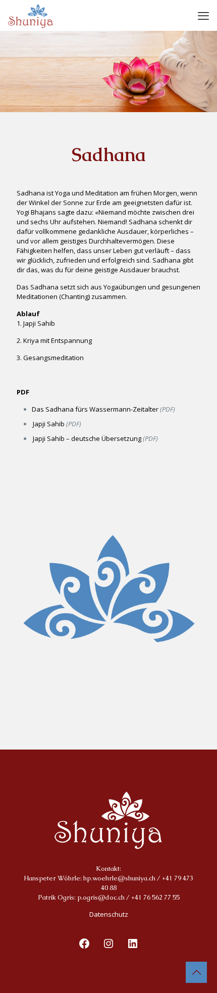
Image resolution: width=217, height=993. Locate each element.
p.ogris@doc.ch (101, 897)
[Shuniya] (30, 15)
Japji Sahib (49, 423)
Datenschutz (108, 914)
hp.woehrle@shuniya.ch (119, 878)
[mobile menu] (203, 15)
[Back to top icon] (196, 972)
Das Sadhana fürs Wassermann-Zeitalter (95, 409)
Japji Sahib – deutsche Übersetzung (87, 438)
